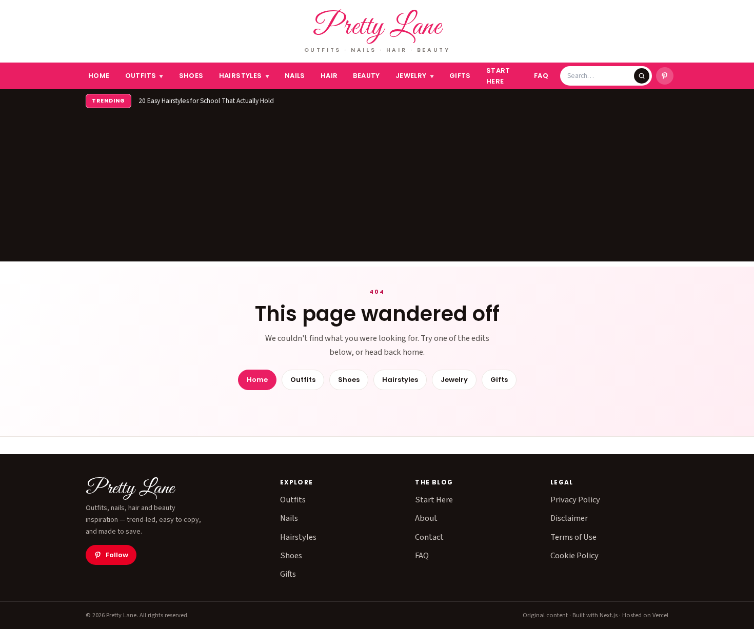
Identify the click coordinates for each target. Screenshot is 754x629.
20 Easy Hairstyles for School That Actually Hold (206, 101)
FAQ (541, 76)
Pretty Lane (377, 27)
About (426, 518)
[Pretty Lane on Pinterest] (664, 76)
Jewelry (414, 76)
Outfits (144, 76)
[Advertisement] (377, 189)
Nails (295, 76)
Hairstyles (244, 76)
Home (99, 76)
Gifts (460, 76)
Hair (329, 76)
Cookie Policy (574, 556)
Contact (429, 537)
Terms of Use (573, 537)
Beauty (366, 76)
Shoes (191, 76)
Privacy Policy (575, 500)
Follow (117, 555)
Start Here (498, 76)
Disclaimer (569, 518)
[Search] (641, 76)
